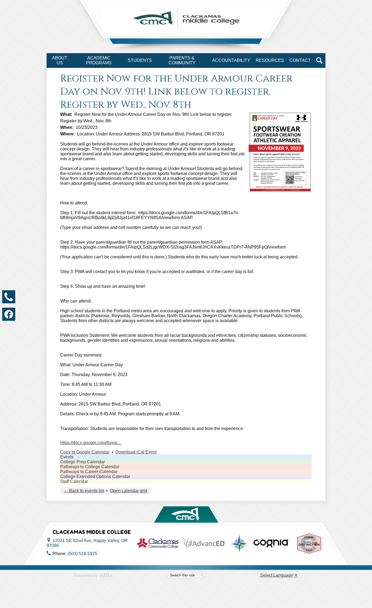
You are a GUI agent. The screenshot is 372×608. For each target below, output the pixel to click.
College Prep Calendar (82, 461)
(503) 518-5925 (82, 553)
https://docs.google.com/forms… (91, 442)
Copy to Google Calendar (84, 452)
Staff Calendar (74, 481)
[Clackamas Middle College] (186, 18)
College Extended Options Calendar (95, 476)
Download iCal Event (136, 452)
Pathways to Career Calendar (88, 471)
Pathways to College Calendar (89, 466)
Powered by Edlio (93, 575)
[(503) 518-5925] (8, 296)
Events (67, 457)
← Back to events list (84, 490)
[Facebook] (8, 314)
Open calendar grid (128, 490)
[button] (60, 60)
